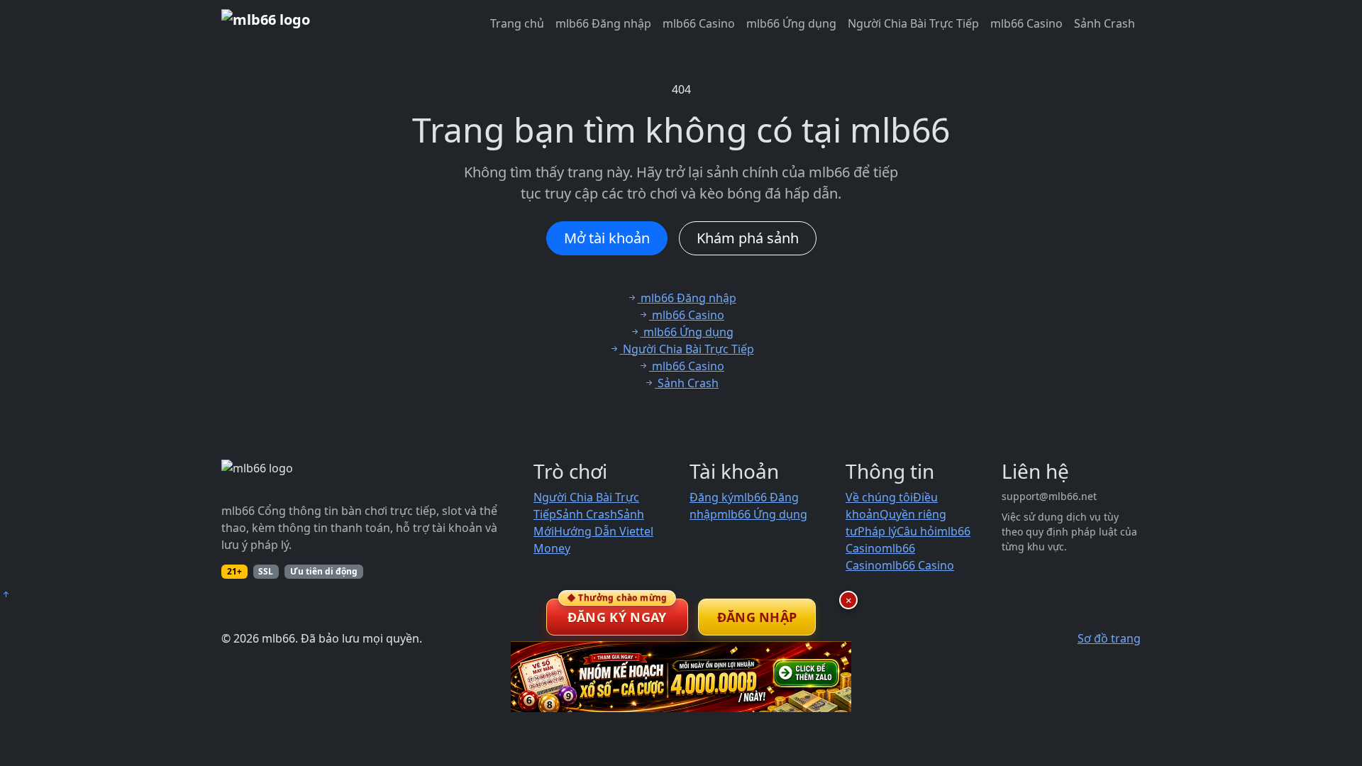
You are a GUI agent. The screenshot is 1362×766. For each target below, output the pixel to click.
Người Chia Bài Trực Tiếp (913, 23)
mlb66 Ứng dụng (791, 23)
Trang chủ (517, 23)
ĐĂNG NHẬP (757, 617)
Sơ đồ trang (1109, 638)
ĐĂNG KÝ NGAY (617, 612)
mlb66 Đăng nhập (603, 23)
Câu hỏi (917, 531)
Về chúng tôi (879, 497)
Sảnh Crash (1104, 23)
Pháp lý (877, 531)
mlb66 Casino (699, 23)
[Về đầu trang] (5, 594)
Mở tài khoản (607, 238)
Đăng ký (711, 497)
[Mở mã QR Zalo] (681, 676)
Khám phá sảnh (748, 238)
